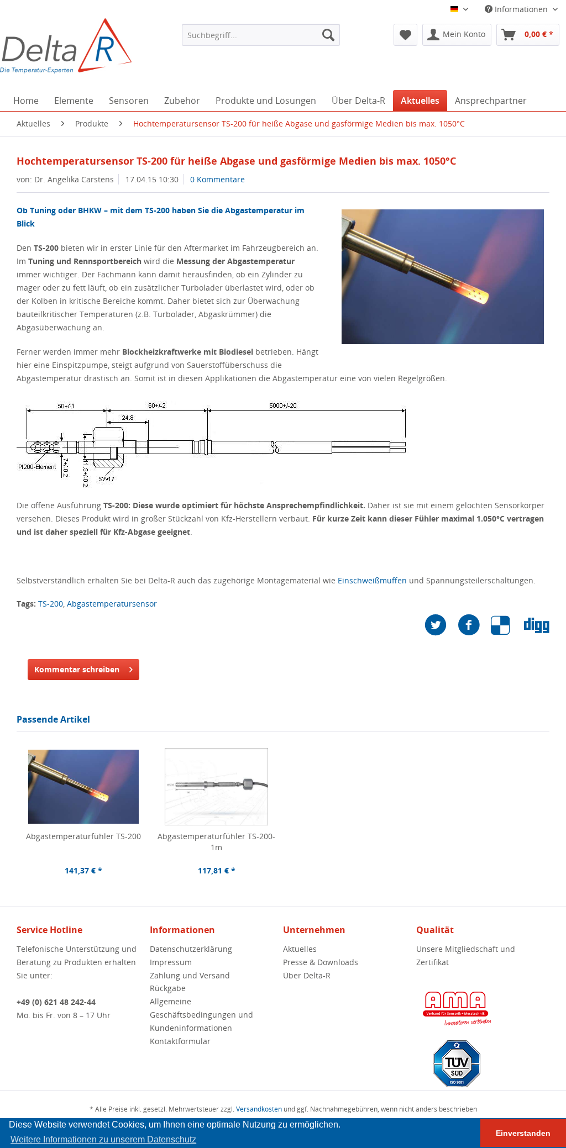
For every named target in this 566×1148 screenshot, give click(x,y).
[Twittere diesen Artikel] (441, 625)
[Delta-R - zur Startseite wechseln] (66, 45)
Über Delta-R (307, 975)
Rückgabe (168, 988)
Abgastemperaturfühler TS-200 (83, 836)
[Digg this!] (536, 625)
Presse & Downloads (320, 962)
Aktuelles (300, 949)
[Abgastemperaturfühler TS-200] (83, 786)
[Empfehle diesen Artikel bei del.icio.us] (507, 625)
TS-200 (50, 603)
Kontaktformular (180, 1041)
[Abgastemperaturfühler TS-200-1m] (216, 786)
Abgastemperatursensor (112, 603)
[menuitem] (261, 35)
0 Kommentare (217, 179)
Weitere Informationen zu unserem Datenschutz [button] (103, 1139)
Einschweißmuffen (372, 580)
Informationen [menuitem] (521, 9)
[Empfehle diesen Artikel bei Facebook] (474, 625)
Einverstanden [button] (523, 1133)
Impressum (171, 962)
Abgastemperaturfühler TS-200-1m (216, 841)
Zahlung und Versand (190, 975)
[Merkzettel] (405, 35)
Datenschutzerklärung (191, 949)
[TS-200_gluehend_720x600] (442, 277)
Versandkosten (259, 1109)
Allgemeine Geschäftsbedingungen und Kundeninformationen (201, 1014)
